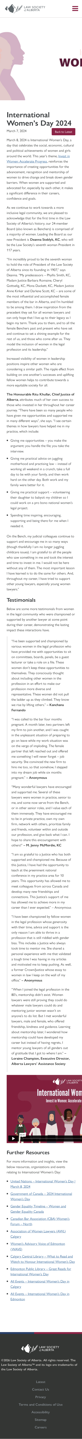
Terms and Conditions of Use (41, 1404)
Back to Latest (63, 131)
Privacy (40, 1396)
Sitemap (41, 1419)
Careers (41, 1427)
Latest (40, 1381)
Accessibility (40, 1411)
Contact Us (40, 1389)
